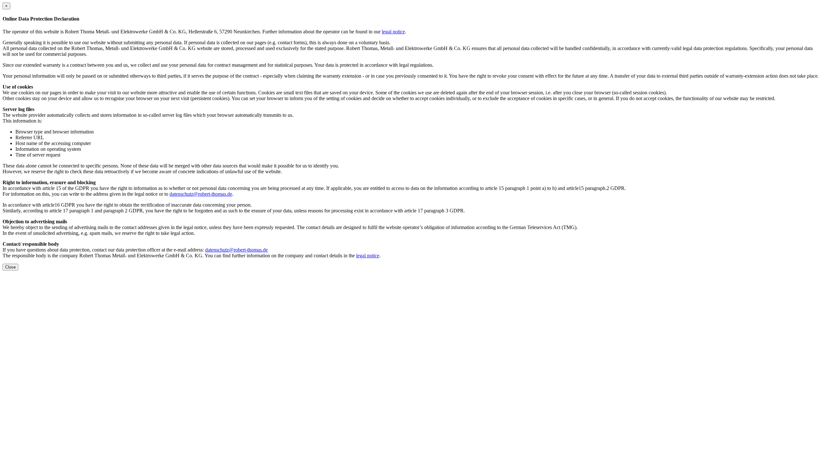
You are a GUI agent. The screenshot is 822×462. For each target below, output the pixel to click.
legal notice (393, 31)
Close (10, 267)
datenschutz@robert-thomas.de (201, 194)
